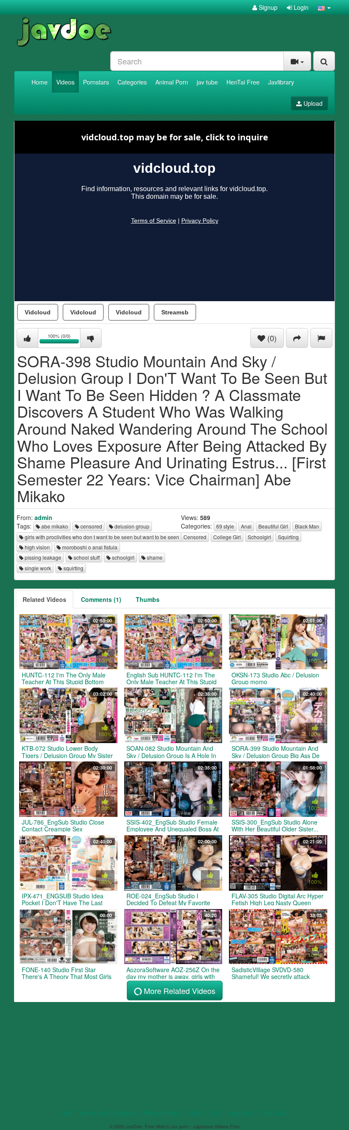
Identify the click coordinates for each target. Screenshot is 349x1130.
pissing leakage (42, 557)
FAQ (66, 1113)
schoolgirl (122, 557)
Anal (246, 526)
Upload (312, 103)
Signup (267, 7)
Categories (132, 82)
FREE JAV (272, 1113)
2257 (216, 1113)
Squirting (288, 536)
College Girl (227, 536)
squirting (72, 568)
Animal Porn (171, 82)
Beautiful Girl (273, 526)
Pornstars (96, 82)
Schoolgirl (259, 536)
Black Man (307, 526)
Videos (65, 82)
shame (154, 557)
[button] (324, 7)
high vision (36, 547)
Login (300, 7)
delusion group (131, 526)
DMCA (195, 1113)
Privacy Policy (161, 1113)
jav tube (207, 82)
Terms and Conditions (107, 1113)
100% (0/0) (64, 339)
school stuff (86, 557)
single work (37, 568)
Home (39, 82)
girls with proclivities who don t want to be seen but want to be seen (101, 536)
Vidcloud (38, 312)
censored (90, 526)
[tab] (44, 599)
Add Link (241, 1113)
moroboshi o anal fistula (89, 547)
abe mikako (54, 526)
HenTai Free (243, 82)
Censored (194, 536)
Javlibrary (281, 82)
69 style (225, 526)
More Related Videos (178, 990)
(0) (271, 337)
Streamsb (175, 312)
